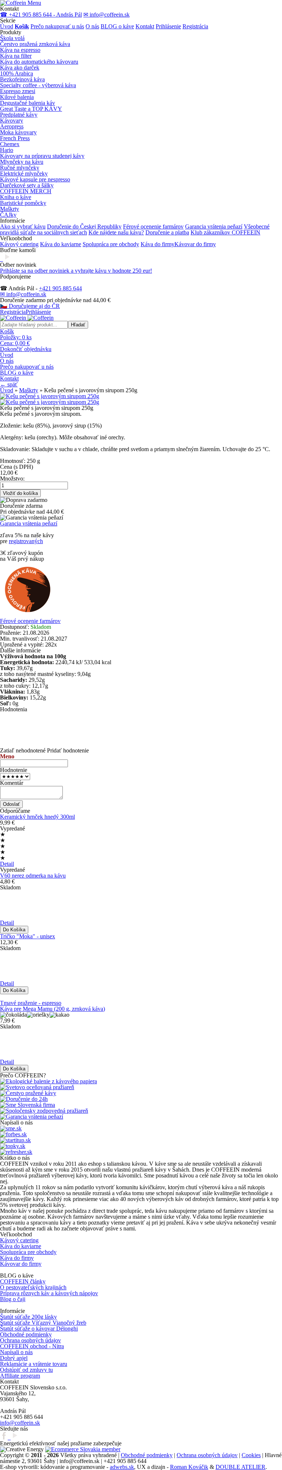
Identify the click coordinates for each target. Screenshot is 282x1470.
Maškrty (9, 209)
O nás (92, 26)
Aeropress (12, 126)
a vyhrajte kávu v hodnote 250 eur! (76, 271)
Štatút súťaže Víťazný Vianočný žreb (43, 1323)
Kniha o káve (15, 197)
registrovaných (26, 541)
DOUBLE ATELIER (240, 1467)
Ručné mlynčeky (19, 167)
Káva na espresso (20, 50)
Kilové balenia (17, 97)
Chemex (9, 144)
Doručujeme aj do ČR (30, 306)
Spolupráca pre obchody (111, 244)
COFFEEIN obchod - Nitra (32, 1346)
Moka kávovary (18, 132)
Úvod (6, 26)
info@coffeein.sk (20, 1423)
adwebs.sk (122, 1467)
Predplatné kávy (18, 114)
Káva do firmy (157, 244)
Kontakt (144, 26)
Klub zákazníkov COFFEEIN (225, 232)
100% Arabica (16, 73)
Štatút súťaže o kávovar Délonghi (39, 1328)
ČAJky (8, 215)
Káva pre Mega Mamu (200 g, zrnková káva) (52, 1009)
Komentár (11, 783)
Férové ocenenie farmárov (153, 226)
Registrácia (195, 26)
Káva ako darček (19, 67)
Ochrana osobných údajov (30, 1340)
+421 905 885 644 (60, 288)
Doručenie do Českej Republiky (84, 226)
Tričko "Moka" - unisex (27, 936)
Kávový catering (19, 244)
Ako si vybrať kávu (23, 226)
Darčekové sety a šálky (27, 185)
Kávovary (11, 120)
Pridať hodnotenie (68, 750)
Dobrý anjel (14, 1358)
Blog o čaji (12, 1299)
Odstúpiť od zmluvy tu (26, 1370)
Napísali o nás (16, 1352)
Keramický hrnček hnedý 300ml (37, 817)
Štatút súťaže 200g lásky (28, 1317)
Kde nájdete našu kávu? (116, 232)
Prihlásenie (168, 26)
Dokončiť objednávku (25, 349)
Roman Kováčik (189, 1467)
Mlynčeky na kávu (21, 162)
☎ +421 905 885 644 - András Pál (41, 14)
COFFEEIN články (23, 1281)
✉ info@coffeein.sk (106, 14)
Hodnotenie (13, 770)
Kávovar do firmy (195, 244)
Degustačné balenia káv (27, 103)
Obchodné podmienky (26, 1334)
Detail (7, 864)
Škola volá (12, 38)
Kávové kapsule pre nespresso (35, 179)
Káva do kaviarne (60, 244)
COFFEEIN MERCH (25, 191)
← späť (9, 384)
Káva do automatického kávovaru (39, 62)
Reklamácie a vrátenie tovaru (33, 1364)
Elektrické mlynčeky (24, 173)
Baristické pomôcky (23, 203)
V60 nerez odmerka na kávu (33, 875)
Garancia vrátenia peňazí (213, 226)
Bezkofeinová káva (22, 79)
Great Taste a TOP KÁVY (31, 109)
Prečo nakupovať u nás (57, 26)
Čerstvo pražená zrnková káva (35, 44)
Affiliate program (20, 1375)
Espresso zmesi (17, 91)
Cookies (251, 1455)
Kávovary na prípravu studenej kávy (42, 156)
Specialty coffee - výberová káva (38, 85)
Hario (6, 150)
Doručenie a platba (167, 232)
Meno (7, 756)
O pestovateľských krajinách (33, 1287)
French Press (15, 138)
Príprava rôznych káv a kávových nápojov (49, 1293)
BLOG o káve (117, 26)
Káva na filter (16, 56)
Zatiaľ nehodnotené (23, 750)
